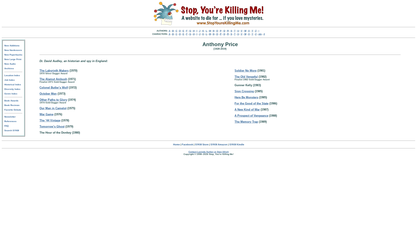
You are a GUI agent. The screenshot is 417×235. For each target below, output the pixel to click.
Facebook (187, 144)
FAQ (6, 126)
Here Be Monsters (246, 97)
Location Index (12, 75)
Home (176, 144)
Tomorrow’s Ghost (52, 126)
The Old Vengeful (246, 76)
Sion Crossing (244, 91)
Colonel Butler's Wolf (54, 87)
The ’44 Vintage (50, 120)
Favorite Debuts (12, 110)
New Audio (10, 64)
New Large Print (12, 59)
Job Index (9, 80)
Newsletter (10, 117)
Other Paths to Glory (53, 99)
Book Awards (11, 100)
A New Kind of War (247, 109)
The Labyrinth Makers (54, 70)
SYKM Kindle (236, 144)
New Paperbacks (13, 55)
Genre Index (10, 93)
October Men (48, 93)
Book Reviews (12, 105)
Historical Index (12, 84)
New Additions (12, 45)
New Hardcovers (13, 50)
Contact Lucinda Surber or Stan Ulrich (209, 152)
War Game (46, 114)
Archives (9, 68)
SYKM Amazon (218, 144)
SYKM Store (201, 144)
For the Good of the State (251, 103)
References (10, 121)
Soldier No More (245, 70)
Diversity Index (12, 89)
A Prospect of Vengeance (251, 115)
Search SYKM (11, 130)
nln (260, 34)
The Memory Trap (246, 121)
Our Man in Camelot (53, 108)
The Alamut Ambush (53, 79)
